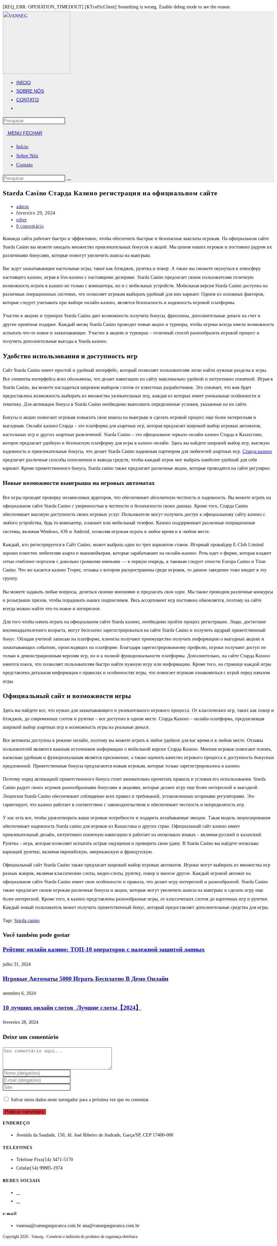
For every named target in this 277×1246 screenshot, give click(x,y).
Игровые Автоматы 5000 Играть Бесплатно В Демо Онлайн (85, 978)
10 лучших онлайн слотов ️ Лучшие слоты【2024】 (72, 1007)
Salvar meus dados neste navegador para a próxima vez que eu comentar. (80, 1099)
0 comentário (30, 226)
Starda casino (27, 920)
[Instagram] (18, 1201)
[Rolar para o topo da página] (4, 1240)
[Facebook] (18, 1192)
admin (22, 206)
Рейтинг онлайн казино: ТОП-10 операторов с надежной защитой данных (104, 949)
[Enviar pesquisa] (69, 180)
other (21, 219)
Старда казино (257, 451)
